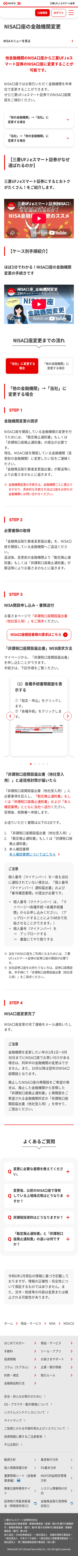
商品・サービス (31, 1323)
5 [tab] (47, 764)
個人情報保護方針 (15, 1467)
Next (67, 716)
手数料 (8, 1351)
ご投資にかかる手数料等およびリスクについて (34, 1428)
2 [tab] (35, 764)
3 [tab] (39, 764)
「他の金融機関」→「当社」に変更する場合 (28, 119)
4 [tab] (43, 764)
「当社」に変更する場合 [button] (22, 366)
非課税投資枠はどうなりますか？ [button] (38, 1217)
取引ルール (48, 1375)
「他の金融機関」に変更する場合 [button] (56, 366)
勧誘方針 (10, 1459)
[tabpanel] (39, 716)
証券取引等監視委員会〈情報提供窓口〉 (17, 1503)
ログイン (59, 13)
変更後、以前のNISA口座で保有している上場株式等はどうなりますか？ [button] (38, 1196)
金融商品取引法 (14, 1383)
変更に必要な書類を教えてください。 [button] (38, 1171)
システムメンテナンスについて (24, 1412)
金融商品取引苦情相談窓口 (54, 1503)
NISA (52, 1323)
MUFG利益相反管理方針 (53, 1478)
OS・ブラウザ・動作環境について (26, 1404)
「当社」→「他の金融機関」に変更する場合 (28, 138)
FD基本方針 (48, 1467)
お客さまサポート (52, 1359)
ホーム (8, 1323)
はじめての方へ (14, 1343)
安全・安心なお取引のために (23, 1396)
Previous (10, 716)
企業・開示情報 (51, 1367)
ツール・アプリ (51, 1351)
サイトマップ (13, 1420)
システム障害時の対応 (54, 1491)
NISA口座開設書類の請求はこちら (35, 634)
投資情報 (10, 1359)
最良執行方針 (49, 1459)
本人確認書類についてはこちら (32, 854)
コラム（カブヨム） (17, 1367)
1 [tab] (31, 764)
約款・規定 (11, 1375)
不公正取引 (11, 1444)
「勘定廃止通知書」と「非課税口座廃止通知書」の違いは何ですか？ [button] (38, 1239)
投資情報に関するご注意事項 (23, 1436)
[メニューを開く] (71, 12)
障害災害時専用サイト (17, 1491)
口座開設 (42, 13)
